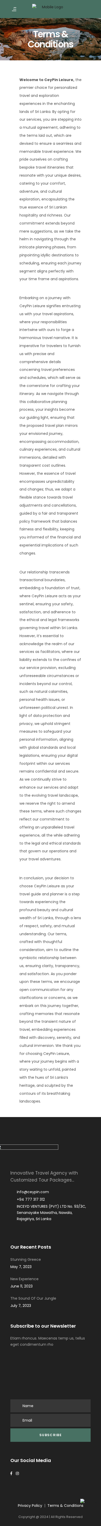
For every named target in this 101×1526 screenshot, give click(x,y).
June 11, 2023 (21, 1286)
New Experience (24, 1279)
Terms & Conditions (65, 1505)
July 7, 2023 (20, 1305)
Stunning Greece (25, 1259)
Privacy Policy (30, 1505)
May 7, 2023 (21, 1266)
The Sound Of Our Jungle (33, 1298)
